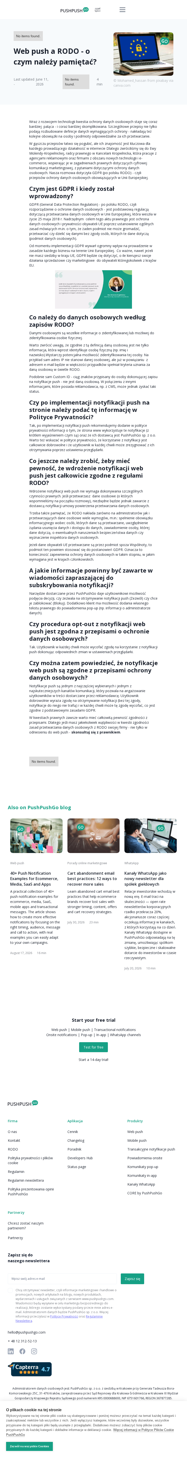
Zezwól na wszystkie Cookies (29, 1446)
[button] (121, 10)
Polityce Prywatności (64, 1316)
